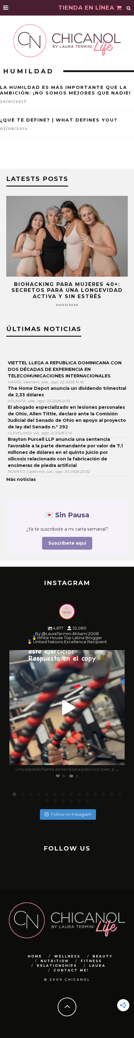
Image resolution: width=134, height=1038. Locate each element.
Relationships (57, 966)
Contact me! (71, 970)
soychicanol (65, 656)
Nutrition (55, 961)
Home (35, 956)
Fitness (91, 961)
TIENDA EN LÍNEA (87, 7)
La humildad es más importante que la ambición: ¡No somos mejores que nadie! (65, 90)
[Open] (67, 707)
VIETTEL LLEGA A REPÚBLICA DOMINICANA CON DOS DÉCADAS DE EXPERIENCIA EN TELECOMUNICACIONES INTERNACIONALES (65, 369)
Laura (97, 966)
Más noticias (21, 479)
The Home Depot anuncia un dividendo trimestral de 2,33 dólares (67, 391)
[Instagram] (117, 757)
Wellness (67, 956)
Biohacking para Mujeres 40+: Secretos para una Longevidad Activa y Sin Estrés (67, 290)
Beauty (102, 956)
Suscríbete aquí (67, 543)
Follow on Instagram (71, 814)
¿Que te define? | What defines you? (58, 120)
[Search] (129, 8)
